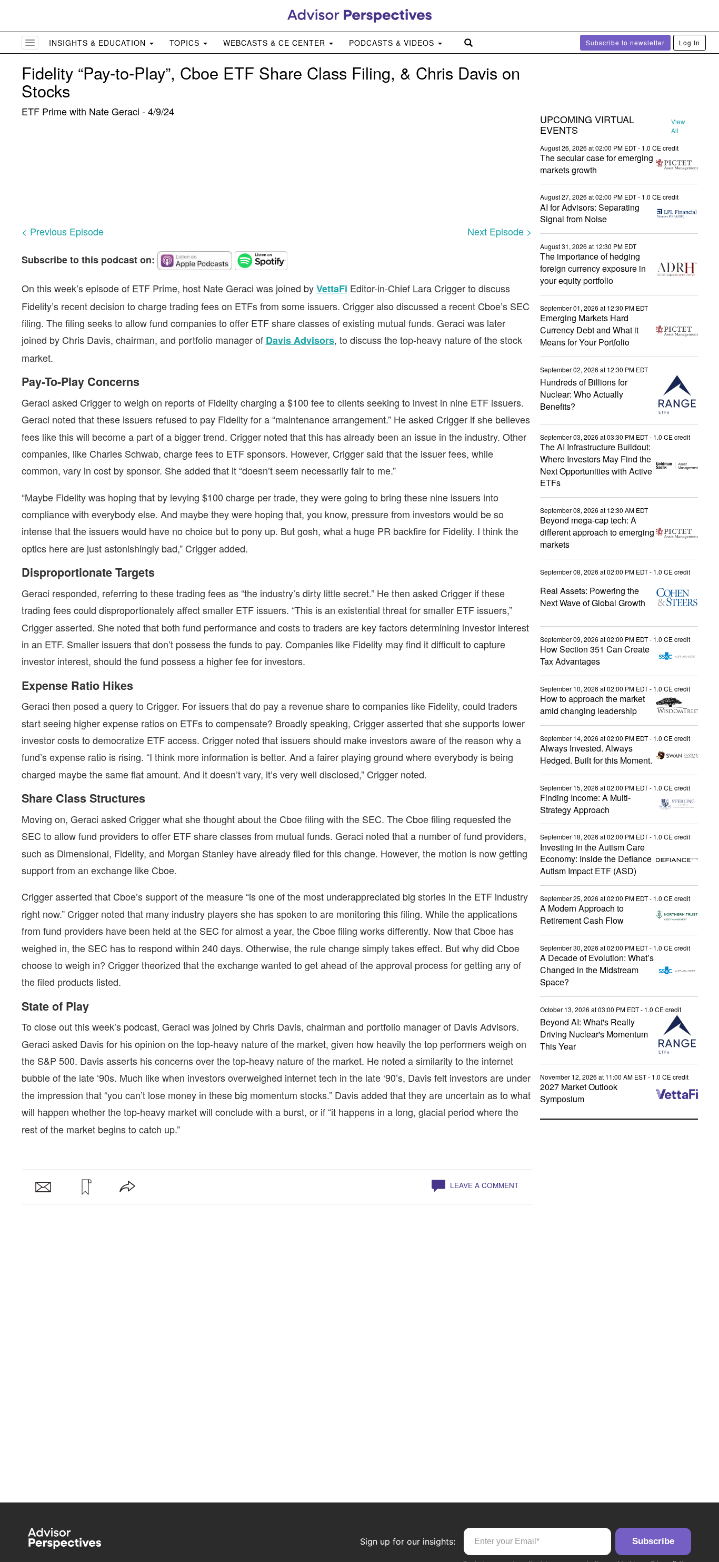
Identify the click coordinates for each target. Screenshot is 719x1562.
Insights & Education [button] (98, 42)
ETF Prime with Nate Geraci (80, 111)
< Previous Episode (63, 231)
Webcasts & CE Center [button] (275, 42)
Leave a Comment (483, 1185)
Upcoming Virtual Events (587, 124)
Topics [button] (185, 42)
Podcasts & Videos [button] (393, 42)
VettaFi (331, 288)
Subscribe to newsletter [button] (625, 42)
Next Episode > (499, 231)
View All (678, 126)
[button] (85, 1187)
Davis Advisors (300, 340)
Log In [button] (689, 42)
